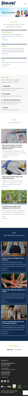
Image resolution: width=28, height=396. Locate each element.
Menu (25, 4)
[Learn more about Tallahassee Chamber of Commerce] (25, 386)
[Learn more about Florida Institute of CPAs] (9, 386)
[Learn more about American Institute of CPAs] (3, 386)
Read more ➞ (14, 157)
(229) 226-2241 (5, 377)
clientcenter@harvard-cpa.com (8, 369)
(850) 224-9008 (5, 368)
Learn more (9, 39)
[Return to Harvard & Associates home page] (8, 3)
